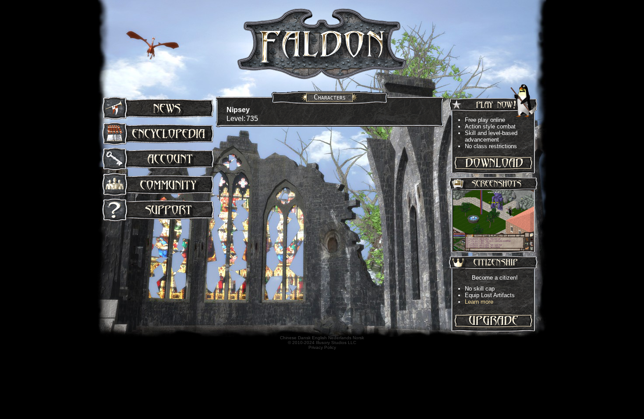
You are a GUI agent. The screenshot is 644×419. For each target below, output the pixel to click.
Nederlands (339, 337)
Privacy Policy (322, 347)
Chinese (288, 337)
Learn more (479, 301)
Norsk (358, 337)
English (319, 337)
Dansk (304, 337)
